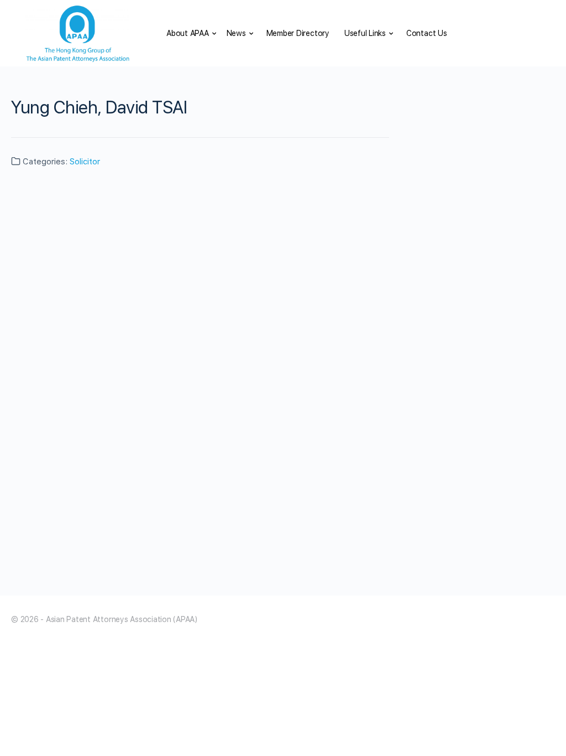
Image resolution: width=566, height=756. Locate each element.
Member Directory (297, 33)
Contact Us (426, 33)
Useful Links (365, 33)
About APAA (187, 33)
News (236, 33)
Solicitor (85, 162)
